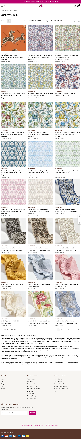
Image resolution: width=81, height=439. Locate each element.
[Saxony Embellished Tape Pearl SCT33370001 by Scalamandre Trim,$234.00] (67, 231)
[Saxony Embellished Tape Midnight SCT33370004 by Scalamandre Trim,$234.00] (67, 192)
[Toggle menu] (2, 5)
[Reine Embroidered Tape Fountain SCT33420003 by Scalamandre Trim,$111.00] (67, 304)
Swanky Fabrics (27, 425)
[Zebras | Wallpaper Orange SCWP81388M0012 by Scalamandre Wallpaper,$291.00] (13, 38)
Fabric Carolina (38, 425)
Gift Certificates (31, 398)
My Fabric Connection (52, 425)
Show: (25, 20)
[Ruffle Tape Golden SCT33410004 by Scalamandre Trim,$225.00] (13, 267)
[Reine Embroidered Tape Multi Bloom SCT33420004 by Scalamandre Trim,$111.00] (40, 304)
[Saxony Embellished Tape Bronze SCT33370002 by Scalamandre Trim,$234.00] (40, 231)
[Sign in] (75, 6)
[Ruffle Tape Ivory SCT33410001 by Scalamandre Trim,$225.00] (13, 304)
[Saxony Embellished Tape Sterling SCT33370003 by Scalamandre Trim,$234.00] (13, 231)
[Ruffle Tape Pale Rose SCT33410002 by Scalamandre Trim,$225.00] (67, 267)
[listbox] (56, 21)
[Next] (78, 329)
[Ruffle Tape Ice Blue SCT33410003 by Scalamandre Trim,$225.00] (40, 267)
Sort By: (45, 20)
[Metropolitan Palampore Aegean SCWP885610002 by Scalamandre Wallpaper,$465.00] (40, 115)
